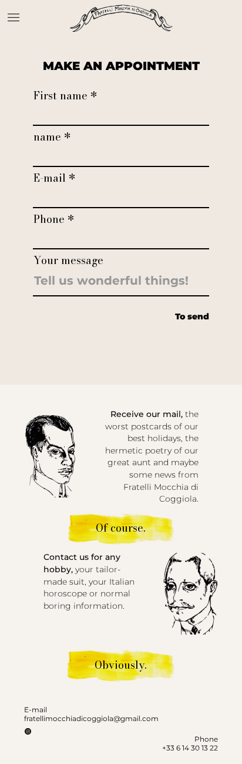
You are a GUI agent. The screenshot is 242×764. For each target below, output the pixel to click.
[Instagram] (28, 731)
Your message (68, 260)
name (47, 137)
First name (60, 96)
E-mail (49, 178)
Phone (49, 219)
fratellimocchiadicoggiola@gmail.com (91, 718)
